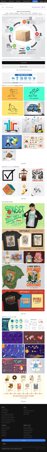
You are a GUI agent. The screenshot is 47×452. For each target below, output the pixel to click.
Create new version (39, 18)
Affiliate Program (5, 429)
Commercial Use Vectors (7, 416)
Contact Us (4, 434)
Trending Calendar (5, 422)
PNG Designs (4, 412)
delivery (7, 13)
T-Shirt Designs (5, 410)
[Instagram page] (36, 448)
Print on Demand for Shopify (8, 421)
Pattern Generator (28, 437)
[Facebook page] (38, 448)
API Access (3, 432)
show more (40, 82)
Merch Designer (27, 427)
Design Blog (4, 409)
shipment (11, 13)
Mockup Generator (28, 430)
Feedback (3, 435)
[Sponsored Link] (23, 77)
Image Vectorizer (28, 432)
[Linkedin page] (45, 448)
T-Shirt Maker (27, 434)
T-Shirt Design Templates (7, 414)
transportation (35, 13)
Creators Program (5, 427)
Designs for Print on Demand (8, 417)
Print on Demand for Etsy (7, 419)
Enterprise (3, 430)
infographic (16, 13)
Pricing (25, 409)
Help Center (26, 414)
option (26, 13)
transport (21, 13)
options (29, 13)
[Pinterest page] (40, 448)
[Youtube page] (43, 448)
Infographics (10, 167)
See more (23, 163)
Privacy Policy (27, 412)
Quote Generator (28, 435)
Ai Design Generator (28, 429)
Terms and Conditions (29, 410)
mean (40, 13)
